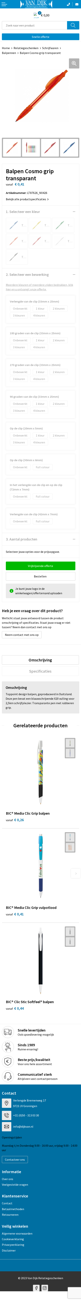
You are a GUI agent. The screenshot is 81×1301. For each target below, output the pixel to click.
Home (6, 48)
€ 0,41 (15, 914)
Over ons (7, 1179)
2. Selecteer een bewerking (27, 274)
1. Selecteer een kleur (23, 211)
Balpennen (9, 53)
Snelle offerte (40, 37)
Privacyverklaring (13, 1245)
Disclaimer (9, 1250)
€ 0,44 (15, 1008)
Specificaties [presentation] (40, 671)
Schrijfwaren (50, 48)
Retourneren (10, 1214)
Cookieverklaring (13, 1239)
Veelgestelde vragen (15, 1184)
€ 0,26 (15, 819)
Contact (7, 1203)
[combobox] (34, 25)
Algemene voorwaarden (17, 1233)
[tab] (40, 660)
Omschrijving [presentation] (40, 660)
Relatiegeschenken (26, 48)
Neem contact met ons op (22, 635)
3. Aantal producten (21, 539)
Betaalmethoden (13, 1209)
